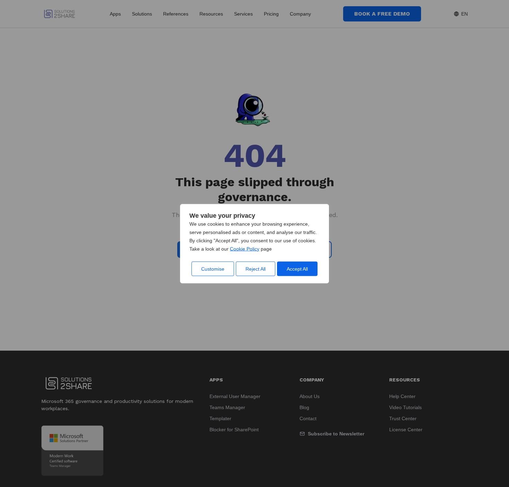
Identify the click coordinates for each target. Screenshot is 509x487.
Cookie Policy (244, 248)
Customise (212, 268)
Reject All (255, 268)
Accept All (297, 268)
